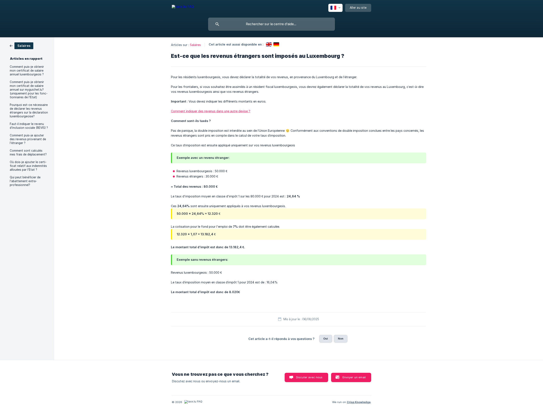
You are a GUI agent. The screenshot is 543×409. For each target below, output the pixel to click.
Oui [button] (325, 338)
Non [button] (340, 338)
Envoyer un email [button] (354, 377)
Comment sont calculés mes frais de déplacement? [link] (28, 152)
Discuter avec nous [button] (309, 377)
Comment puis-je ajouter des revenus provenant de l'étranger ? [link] (28, 139)
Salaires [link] (195, 45)
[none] (183, 7)
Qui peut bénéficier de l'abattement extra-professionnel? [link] (25, 181)
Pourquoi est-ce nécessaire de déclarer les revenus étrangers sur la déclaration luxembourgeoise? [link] (29, 110)
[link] (21, 45)
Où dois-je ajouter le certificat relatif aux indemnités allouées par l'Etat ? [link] (28, 165)
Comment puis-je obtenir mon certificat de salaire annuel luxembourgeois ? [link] (27, 70)
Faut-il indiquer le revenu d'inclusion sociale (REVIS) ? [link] (29, 125)
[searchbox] (271, 24)
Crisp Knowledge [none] (359, 402)
